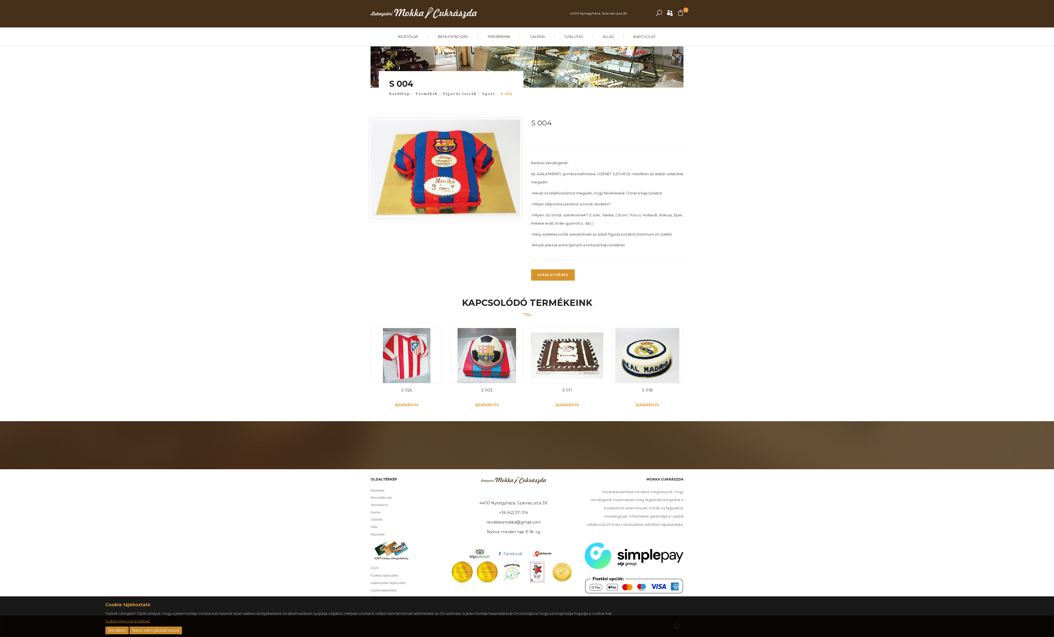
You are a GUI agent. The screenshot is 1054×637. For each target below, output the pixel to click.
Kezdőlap (408, 36)
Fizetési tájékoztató (384, 575)
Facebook (512, 553)
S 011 (567, 390)
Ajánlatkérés (552, 275)
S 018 (647, 390)
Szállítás (573, 36)
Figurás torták (460, 94)
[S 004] (445, 169)
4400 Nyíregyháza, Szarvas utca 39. (599, 13)
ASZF (375, 568)
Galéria (537, 36)
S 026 (406, 390)
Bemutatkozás (453, 36)
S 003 (486, 390)
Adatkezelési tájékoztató (388, 583)
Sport (488, 94)
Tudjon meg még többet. (127, 621)
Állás (608, 36)
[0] (680, 14)
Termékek (426, 94)
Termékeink (498, 36)
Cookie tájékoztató (384, 590)
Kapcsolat (644, 36)
